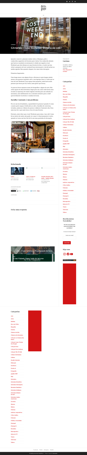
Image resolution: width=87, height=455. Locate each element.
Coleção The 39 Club (68, 122)
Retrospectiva (66, 201)
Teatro (64, 207)
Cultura (65, 127)
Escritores (65, 135)
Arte (64, 86)
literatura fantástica (68, 157)
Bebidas (65, 91)
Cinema (65, 99)
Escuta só (65, 138)
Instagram (46, 449)
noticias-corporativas (68, 182)
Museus (65, 174)
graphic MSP (66, 143)
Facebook (35, 449)
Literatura (65, 149)
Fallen (12, 176)
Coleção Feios (66, 116)
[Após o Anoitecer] (32, 171)
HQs (64, 146)
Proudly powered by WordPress (36, 453)
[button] (18, 127)
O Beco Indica (66, 185)
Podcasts (65, 188)
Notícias (65, 179)
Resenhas (65, 198)
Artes (64, 88)
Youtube (52, 449)
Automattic (54, 453)
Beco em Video (67, 94)
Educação (65, 133)
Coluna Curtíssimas (68, 124)
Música (65, 177)
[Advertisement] (69, 283)
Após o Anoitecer (30, 176)
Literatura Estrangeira (69, 154)
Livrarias (13, 44)
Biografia (65, 97)
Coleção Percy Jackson (69, 119)
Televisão (65, 209)
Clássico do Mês (67, 102)
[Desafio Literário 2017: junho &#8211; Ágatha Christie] (48, 171)
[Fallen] (17, 171)
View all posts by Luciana (67, 70)
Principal (65, 193)
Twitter (41, 449)
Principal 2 (66, 196)
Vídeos (65, 212)
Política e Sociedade (68, 190)
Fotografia (65, 141)
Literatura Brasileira (68, 152)
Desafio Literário (67, 130)
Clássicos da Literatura (69, 105)
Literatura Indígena (68, 160)
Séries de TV (66, 204)
